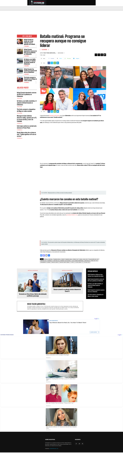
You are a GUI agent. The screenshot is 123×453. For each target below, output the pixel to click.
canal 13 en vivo (83, 259)
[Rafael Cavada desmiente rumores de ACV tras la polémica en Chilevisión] (20, 51)
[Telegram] (105, 55)
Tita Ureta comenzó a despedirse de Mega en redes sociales (30, 79)
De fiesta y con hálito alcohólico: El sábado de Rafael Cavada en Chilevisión (30, 61)
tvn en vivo (87, 262)
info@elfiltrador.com (53, 448)
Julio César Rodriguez (77, 260)
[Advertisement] (61, 20)
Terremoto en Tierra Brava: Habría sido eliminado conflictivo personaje (33, 295)
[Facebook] (96, 55)
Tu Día (72, 262)
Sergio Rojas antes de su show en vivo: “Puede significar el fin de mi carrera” (26, 134)
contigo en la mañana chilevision (62, 260)
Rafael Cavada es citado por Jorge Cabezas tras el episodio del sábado (29, 42)
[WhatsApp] (102, 55)
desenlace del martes (54, 115)
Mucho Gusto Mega (64, 262)
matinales (87, 260)
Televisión (26, 82)
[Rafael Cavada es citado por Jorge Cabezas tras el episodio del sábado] (20, 41)
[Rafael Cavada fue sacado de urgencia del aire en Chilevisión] (20, 71)
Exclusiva (26, 46)
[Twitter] (99, 55)
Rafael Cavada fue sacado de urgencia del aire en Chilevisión (30, 70)
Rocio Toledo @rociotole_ (49, 52)
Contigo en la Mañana (46, 260)
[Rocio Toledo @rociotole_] (23, 306)
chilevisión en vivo (94, 259)
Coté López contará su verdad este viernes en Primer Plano (26, 127)
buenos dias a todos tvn (72, 259)
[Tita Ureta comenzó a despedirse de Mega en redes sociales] (20, 79)
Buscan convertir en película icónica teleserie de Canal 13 (67, 290)
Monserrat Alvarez (45, 262)
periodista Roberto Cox (72, 215)
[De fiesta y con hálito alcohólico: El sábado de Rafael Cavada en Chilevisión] (20, 61)
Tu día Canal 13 (79, 262)
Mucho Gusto (55, 262)
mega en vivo (94, 260)
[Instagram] (79, 443)
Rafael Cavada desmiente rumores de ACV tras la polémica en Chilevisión (30, 52)
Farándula (19, 123)
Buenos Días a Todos (59, 259)
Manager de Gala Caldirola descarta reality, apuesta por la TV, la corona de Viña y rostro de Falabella (27, 118)
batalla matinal (48, 259)
